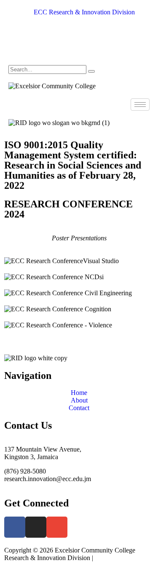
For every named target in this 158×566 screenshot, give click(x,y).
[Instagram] (79, 44)
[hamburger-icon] (140, 104)
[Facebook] (79, 28)
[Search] (91, 71)
